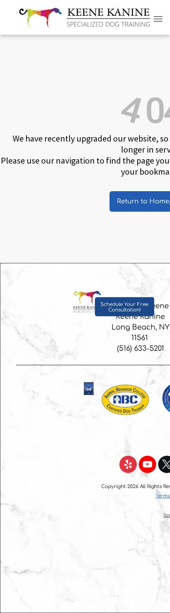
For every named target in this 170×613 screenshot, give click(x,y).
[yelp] (128, 465)
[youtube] (147, 465)
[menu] (158, 19)
